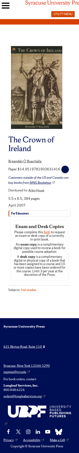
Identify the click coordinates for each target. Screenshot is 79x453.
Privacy (9, 440)
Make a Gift (57, 440)
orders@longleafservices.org (23, 396)
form (47, 232)
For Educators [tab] (20, 213)
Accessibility (32, 440)
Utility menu (63, 14)
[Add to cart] (65, 169)
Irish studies (28, 290)
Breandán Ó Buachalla (24, 161)
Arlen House (36, 190)
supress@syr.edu (15, 372)
